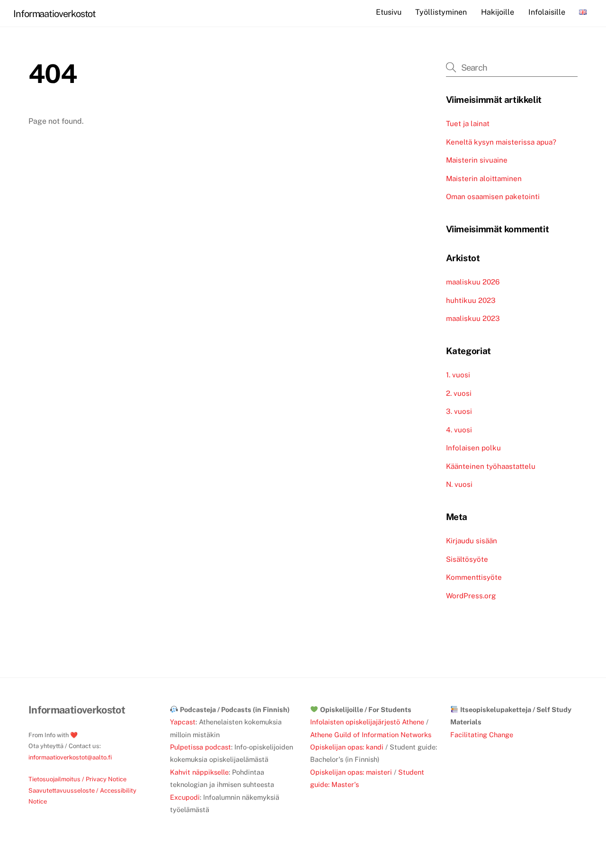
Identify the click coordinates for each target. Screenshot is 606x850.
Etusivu (388, 12)
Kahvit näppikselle (199, 772)
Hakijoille (497, 12)
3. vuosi (459, 411)
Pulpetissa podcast (200, 747)
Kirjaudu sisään (471, 541)
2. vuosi (459, 393)
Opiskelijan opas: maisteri (351, 772)
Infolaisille (546, 12)
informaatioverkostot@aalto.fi (70, 757)
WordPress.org (471, 596)
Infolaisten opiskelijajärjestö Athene (367, 722)
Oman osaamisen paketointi (493, 196)
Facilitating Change (481, 735)
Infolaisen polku (473, 448)
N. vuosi (459, 484)
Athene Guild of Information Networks (370, 735)
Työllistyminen (441, 12)
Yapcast (183, 722)
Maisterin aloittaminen (484, 178)
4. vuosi (459, 430)
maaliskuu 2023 (473, 318)
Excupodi (185, 797)
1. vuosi (458, 375)
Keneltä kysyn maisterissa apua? (501, 142)
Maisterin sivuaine (477, 160)
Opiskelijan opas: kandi (346, 747)
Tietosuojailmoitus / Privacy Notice (77, 779)
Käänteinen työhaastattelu (490, 466)
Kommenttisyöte (474, 577)
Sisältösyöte (467, 559)
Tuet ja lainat (468, 123)
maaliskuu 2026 (472, 282)
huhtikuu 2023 (471, 300)
